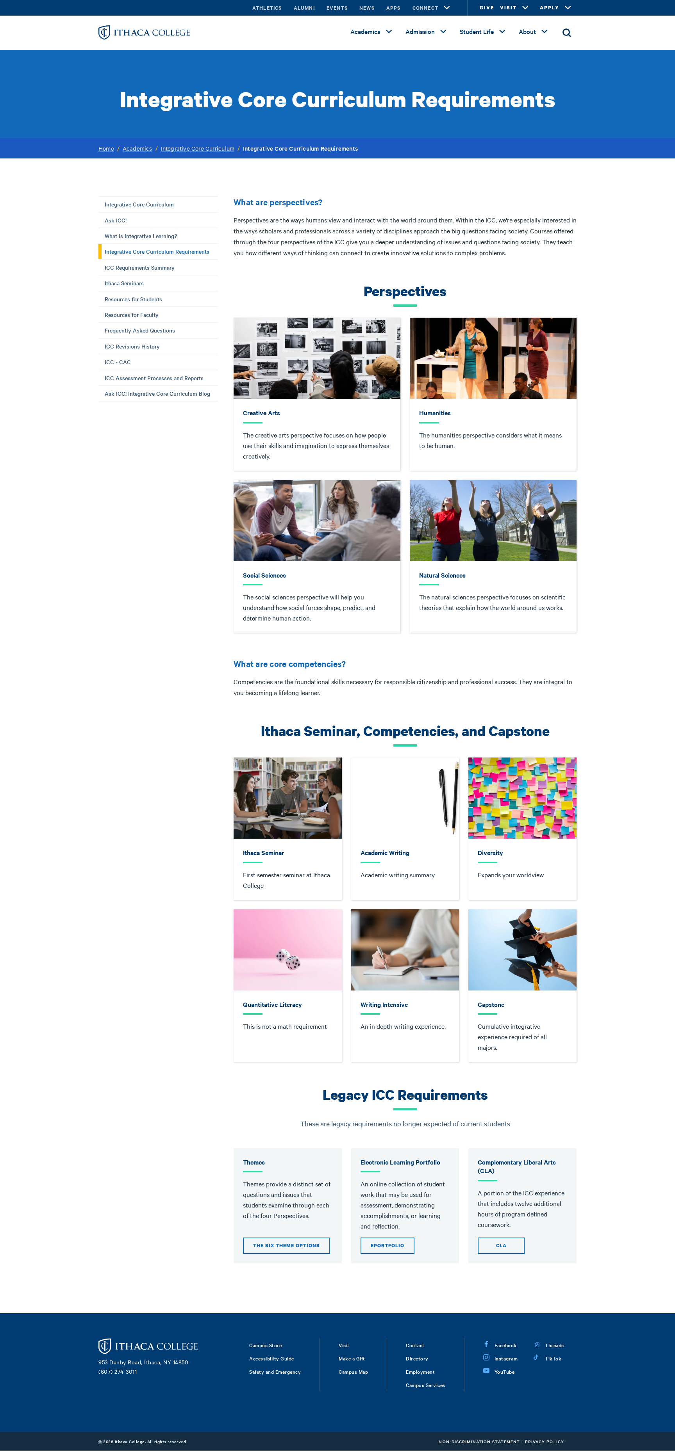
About (527, 31)
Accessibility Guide (271, 1358)
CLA (501, 1245)
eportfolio (387, 1245)
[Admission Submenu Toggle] (443, 31)
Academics (365, 31)
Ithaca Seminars (124, 283)
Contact (415, 1344)
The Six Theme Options (286, 1245)
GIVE (487, 7)
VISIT (508, 7)
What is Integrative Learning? (141, 236)
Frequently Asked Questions (140, 330)
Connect (425, 7)
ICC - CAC (118, 362)
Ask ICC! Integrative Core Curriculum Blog (157, 393)
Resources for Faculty (132, 314)
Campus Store (265, 1344)
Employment (420, 1371)
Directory (417, 1358)
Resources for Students (133, 299)
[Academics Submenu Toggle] (389, 31)
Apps (393, 7)
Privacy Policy (544, 1441)
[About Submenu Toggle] (544, 31)
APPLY (549, 7)
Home (106, 148)
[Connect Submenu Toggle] (446, 8)
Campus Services (425, 1384)
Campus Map (353, 1371)
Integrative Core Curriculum (197, 148)
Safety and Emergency (275, 1371)
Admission (420, 31)
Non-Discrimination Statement (479, 1441)
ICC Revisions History (132, 346)
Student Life (477, 31)
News (367, 7)
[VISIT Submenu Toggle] (525, 8)
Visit (344, 1344)
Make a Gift (352, 1358)
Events (337, 7)
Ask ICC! (116, 220)
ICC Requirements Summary (140, 267)
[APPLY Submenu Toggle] (568, 8)
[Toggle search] (567, 33)
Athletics (267, 7)
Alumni (304, 7)
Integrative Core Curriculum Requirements (157, 251)
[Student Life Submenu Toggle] (502, 31)
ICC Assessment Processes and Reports (154, 378)
